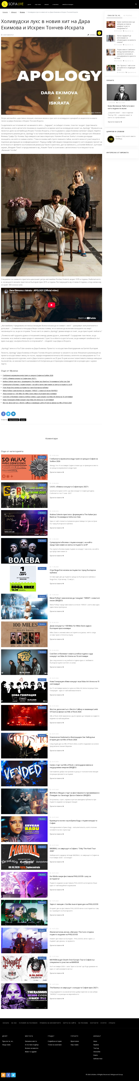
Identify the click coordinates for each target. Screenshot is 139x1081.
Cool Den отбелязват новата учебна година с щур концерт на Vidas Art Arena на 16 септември (38, 397)
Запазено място (31, 1041)
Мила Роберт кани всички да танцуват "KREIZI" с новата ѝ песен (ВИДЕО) (30, 391)
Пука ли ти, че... (8, 1041)
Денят (29, 4)
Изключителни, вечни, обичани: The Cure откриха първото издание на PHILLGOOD (72, 933)
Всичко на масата (31, 1048)
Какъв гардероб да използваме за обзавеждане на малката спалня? (126, 39)
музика (23, 420)
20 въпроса (56, 4)
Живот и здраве (31, 1052)
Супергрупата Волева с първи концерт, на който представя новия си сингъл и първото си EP (37, 384)
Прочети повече (56, 472)
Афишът (47, 4)
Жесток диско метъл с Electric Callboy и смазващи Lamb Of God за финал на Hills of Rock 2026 (37, 403)
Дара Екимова (13, 420)
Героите (74, 1036)
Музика (42, 457)
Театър (96, 1048)
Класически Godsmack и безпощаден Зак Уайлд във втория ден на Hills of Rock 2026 (72, 738)
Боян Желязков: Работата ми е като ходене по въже (121, 107)
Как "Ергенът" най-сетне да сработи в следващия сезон (126, 67)
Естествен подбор (32, 1045)
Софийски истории (55, 1041)
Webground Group (116, 1074)
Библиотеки (97, 1059)
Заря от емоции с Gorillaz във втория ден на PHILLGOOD (74, 904)
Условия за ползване (28, 1023)
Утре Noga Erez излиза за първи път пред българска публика (25, 387)
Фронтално (75, 1041)
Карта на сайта (69, 1023)
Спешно (112, 1023)
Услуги (104, 1023)
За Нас (14, 1023)
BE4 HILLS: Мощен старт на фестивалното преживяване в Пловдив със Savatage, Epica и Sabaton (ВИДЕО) (74, 794)
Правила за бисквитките (50, 1023)
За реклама (83, 1023)
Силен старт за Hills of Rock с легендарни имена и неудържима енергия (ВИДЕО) (71, 766)
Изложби (96, 1052)
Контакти (94, 1023)
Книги (95, 1055)
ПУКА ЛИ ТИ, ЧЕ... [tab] (114, 15)
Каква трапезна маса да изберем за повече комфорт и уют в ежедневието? (126, 25)
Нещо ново (6, 1045)
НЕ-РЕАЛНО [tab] (127, 15)
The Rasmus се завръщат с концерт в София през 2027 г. (74, 987)
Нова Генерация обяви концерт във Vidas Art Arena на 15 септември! (28, 400)
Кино (95, 1041)
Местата (29, 1036)
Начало (6, 1023)
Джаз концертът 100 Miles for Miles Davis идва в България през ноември (30, 394)
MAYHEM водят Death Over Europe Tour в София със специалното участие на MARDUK (72, 961)
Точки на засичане (55, 1045)
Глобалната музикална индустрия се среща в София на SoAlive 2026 (28, 375)
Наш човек (38, 4)
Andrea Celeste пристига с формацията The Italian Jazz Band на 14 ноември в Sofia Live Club (36, 381)
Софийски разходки (67, 4)
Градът (51, 1036)
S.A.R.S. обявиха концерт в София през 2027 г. (20, 378)
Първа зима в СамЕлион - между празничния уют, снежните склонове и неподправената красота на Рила (125, 54)
